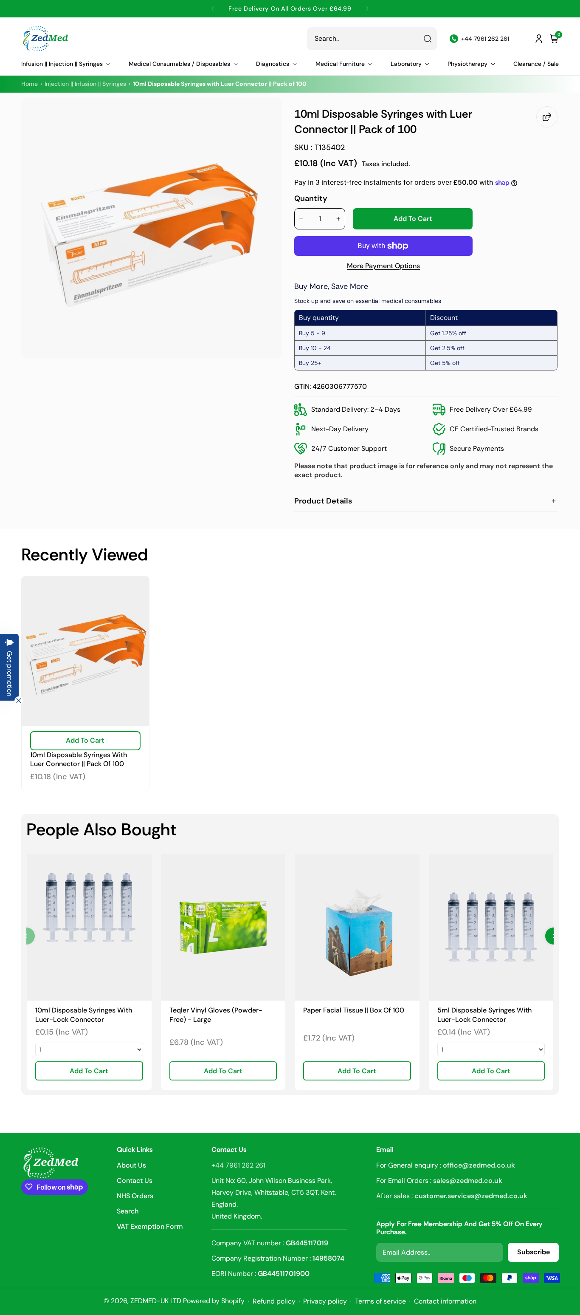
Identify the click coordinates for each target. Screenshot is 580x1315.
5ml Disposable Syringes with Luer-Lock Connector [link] (484, 1015)
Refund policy (274, 1301)
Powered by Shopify (214, 1300)
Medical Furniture (340, 64)
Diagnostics (272, 64)
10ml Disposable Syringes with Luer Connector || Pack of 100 (78, 759)
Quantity (310, 198)
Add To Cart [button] (89, 1070)
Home (29, 84)
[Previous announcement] (213, 8)
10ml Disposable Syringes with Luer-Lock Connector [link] (83, 1015)
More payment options (383, 266)
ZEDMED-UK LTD (155, 1300)
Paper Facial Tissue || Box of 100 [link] (353, 1010)
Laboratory (406, 64)
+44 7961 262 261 (238, 1165)
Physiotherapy (467, 64)
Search (127, 1211)
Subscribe (533, 1251)
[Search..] (427, 38)
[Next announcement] (367, 8)
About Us (131, 1166)
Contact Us (134, 1180)
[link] (89, 927)
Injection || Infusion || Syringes (85, 84)
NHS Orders (135, 1195)
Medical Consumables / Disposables (179, 64)
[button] (65, 64)
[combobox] (372, 38)
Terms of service (380, 1301)
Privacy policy (325, 1301)
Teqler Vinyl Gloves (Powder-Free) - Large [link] (215, 1015)
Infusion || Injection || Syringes (62, 64)
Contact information (445, 1301)
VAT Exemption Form (150, 1226)
